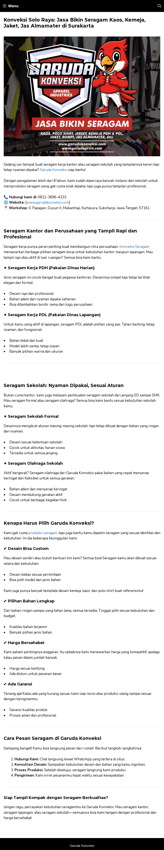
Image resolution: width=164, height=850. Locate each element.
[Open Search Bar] (159, 6)
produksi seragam (42, 532)
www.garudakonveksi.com (47, 202)
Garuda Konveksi (53, 169)
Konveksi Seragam (134, 246)
